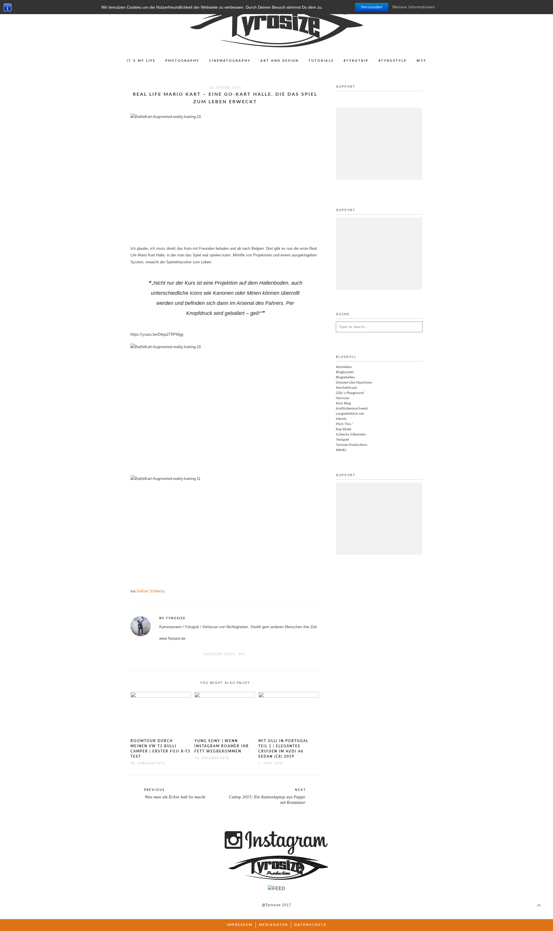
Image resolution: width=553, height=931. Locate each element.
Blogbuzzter (345, 372)
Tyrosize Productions (351, 444)
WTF (421, 60)
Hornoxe (342, 398)
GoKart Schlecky (151, 591)
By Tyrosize (172, 618)
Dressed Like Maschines (354, 382)
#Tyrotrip (356, 60)
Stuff (230, 654)
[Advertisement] (379, 144)
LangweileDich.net (350, 413)
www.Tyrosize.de (172, 639)
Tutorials (321, 60)
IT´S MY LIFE (141, 60)
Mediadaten (273, 924)
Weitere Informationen (413, 7)
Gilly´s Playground (350, 393)
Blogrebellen (345, 377)
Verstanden (371, 7)
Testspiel (342, 439)
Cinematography (230, 60)
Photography (182, 60)
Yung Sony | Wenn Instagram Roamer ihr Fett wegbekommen (221, 746)
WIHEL (341, 450)
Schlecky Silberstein (351, 434)
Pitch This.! (344, 424)
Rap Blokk (343, 429)
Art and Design (279, 60)
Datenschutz (310, 924)
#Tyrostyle (392, 60)
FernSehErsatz (346, 387)
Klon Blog (343, 403)
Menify (341, 419)
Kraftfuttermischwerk (352, 408)
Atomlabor (344, 367)
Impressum (240, 924)
